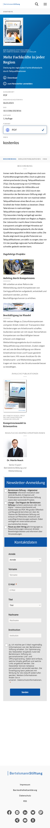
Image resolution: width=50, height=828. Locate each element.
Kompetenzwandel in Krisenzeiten (14, 425)
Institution (14, 629)
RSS (25, 801)
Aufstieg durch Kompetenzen (19, 278)
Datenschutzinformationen (29, 680)
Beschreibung (9, 159)
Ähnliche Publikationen (29, 159)
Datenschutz (25, 795)
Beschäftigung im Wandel (17, 315)
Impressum (25, 784)
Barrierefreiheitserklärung (25, 790)
